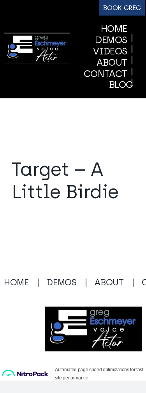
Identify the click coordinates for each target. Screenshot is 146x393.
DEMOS (61, 299)
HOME (16, 299)
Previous (81, 145)
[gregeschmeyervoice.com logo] (37, 45)
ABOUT (109, 299)
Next (116, 145)
